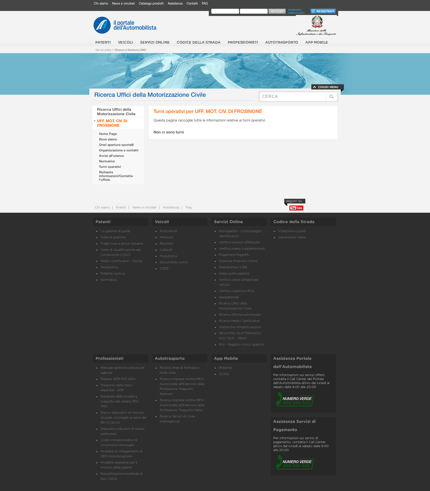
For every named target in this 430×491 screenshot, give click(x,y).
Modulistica (109, 267)
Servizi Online (228, 222)
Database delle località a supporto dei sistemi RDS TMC (120, 401)
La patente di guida (115, 231)
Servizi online (103, 49)
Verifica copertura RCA (236, 291)
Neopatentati (229, 297)
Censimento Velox (292, 237)
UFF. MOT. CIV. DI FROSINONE (112, 122)
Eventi (120, 207)
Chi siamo (101, 3)
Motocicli (166, 237)
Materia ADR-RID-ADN (118, 379)
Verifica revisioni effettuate (239, 242)
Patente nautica (113, 273)
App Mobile (226, 359)
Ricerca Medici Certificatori (239, 321)
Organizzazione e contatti (118, 150)
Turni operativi (110, 167)
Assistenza (175, 3)
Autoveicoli (168, 231)
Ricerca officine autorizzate (240, 314)
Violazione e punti (292, 231)
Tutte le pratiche (113, 237)
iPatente (225, 368)
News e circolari (123, 3)
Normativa (108, 280)
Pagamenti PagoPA (234, 255)
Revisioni (166, 243)
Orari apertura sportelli (116, 145)
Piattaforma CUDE (233, 267)
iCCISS (224, 374)
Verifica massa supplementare (242, 248)
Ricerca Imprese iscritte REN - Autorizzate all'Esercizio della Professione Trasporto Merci (183, 405)
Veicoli (162, 222)
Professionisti (109, 359)
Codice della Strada (294, 222)
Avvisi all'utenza (111, 156)
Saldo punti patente (234, 273)
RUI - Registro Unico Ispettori (241, 344)
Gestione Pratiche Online (238, 261)
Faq (188, 207)
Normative (107, 161)
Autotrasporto (170, 359)
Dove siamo (108, 139)
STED (164, 268)
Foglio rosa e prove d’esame (122, 243)
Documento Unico (174, 262)
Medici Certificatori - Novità (121, 261)
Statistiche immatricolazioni (240, 327)
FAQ (205, 3)
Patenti (103, 222)
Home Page (108, 134)
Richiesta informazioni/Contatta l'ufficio (116, 176)
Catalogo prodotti (151, 3)
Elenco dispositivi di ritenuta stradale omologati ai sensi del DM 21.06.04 (123, 417)
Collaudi (166, 250)
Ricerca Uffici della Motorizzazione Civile (116, 111)
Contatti (192, 3)
